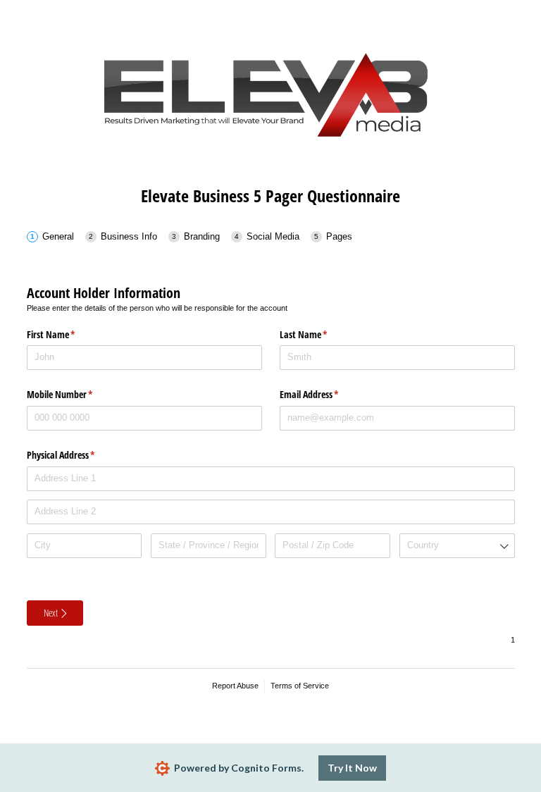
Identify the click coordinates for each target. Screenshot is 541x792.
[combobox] (457, 545)
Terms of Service (299, 685)
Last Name (320, 334)
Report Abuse (235, 685)
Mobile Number (76, 394)
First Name (67, 334)
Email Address (326, 394)
